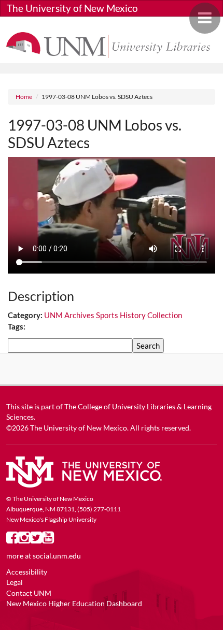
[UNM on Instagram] (24, 540)
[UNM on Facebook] (12, 540)
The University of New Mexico (72, 8)
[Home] (111, 44)
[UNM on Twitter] (36, 540)
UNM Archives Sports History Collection (113, 315)
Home (24, 97)
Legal (14, 582)
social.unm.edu (57, 556)
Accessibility (26, 572)
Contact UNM (28, 593)
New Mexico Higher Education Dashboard (74, 603)
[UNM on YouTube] (48, 540)
